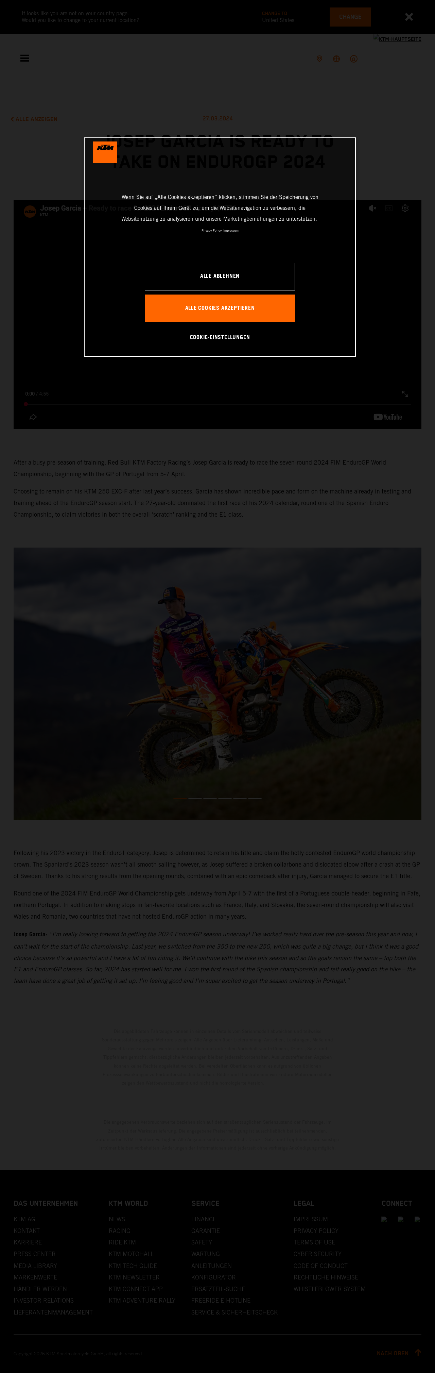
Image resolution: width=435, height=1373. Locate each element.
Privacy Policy (212, 230)
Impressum (231, 230)
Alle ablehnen (220, 276)
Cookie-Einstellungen (220, 337)
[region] (220, 247)
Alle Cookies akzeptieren (220, 308)
